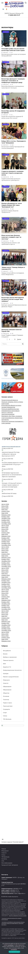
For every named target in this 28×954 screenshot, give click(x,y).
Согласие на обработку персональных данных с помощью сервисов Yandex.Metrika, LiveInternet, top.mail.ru (13, 923)
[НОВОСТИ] (14, 45)
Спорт (5, 712)
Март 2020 (4, 639)
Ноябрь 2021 (5, 605)
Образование (7, 686)
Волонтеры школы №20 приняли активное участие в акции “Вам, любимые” (12, 299)
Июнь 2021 (4, 614)
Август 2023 (5, 568)
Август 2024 (5, 547)
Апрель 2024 (5, 554)
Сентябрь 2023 (6, 566)
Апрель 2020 (5, 637)
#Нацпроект (5, 850)
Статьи (5, 716)
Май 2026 (4, 509)
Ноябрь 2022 (5, 584)
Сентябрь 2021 (6, 609)
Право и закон (7, 703)
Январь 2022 (5, 602)
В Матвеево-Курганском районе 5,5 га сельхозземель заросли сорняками (12, 474)
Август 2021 (5, 611)
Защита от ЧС (7, 667)
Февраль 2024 (5, 557)
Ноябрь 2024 (5, 541)
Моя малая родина (6, 863)
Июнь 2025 (4, 529)
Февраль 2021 (5, 621)
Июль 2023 (4, 570)
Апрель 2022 (5, 596)
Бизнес (5, 654)
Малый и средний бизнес (11, 676)
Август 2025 (5, 525)
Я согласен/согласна (14, 951)
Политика (6, 699)
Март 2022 (4, 598)
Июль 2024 (4, 548)
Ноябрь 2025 (5, 520)
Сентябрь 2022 (6, 588)
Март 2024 (4, 556)
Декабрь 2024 (5, 540)
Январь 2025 (5, 538)
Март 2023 (4, 577)
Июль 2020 (4, 634)
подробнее (10, 945)
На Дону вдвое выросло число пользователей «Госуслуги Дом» (12, 464)
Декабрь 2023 (5, 561)
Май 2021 (4, 616)
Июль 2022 (4, 591)
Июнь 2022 (4, 593)
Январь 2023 (5, 580)
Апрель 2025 (5, 532)
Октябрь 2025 (5, 522)
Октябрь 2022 (5, 586)
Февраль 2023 (5, 579)
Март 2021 (4, 619)
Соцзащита (6, 709)
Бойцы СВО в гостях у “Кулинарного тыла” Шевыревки (13, 142)
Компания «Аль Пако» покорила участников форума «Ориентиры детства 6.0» (11, 417)
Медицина (6, 680)
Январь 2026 (5, 516)
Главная (3, 848)
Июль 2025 (4, 527)
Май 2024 (4, 552)
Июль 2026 (4, 506)
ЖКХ (4, 663)
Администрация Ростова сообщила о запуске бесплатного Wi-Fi (10, 454)
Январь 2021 (5, 623)
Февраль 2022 (5, 600)
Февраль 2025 (5, 536)
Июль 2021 (4, 612)
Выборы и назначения (10, 657)
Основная (6, 696)
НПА (2, 861)
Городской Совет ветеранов (9, 865)
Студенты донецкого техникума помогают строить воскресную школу (12, 173)
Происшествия (7, 706)
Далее (19, 339)
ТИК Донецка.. (7, 719)
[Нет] (26, 948)
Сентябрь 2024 (6, 545)
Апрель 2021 (5, 618)
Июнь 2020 (5, 635)
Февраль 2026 (5, 515)
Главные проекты (8, 660)
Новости (5, 683)
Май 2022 (4, 595)
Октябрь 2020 (5, 628)
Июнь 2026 (4, 508)
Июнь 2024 (4, 550)
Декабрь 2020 (5, 625)
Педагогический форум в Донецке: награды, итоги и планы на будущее (12, 401)
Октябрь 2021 (5, 607)
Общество (6, 693)
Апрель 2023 (5, 575)
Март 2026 (4, 513)
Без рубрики (7, 650)
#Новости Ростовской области (11, 446)
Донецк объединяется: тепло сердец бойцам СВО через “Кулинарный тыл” (11, 205)
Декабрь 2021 (5, 603)
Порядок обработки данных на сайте (17, 915)
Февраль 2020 (6, 641)
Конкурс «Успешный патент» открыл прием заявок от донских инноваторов (12, 485)
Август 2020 (5, 632)
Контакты (4, 859)
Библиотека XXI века (9, 493)
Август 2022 (5, 589)
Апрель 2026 (5, 511)
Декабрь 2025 (5, 518)
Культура (5, 673)
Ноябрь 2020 (5, 627)
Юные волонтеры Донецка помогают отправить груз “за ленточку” (11, 237)
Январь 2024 (5, 559)
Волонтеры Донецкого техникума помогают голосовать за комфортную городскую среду (13, 80)
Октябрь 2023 (5, 564)
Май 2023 (4, 573)
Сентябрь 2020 (6, 630)
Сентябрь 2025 (6, 524)
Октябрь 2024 (5, 543)
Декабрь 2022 (5, 582)
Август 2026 (5, 504)
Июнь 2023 (4, 572)
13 (14, 339)
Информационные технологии (12, 670)
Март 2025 (4, 534)
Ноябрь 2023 (5, 563)
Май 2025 (4, 531)
